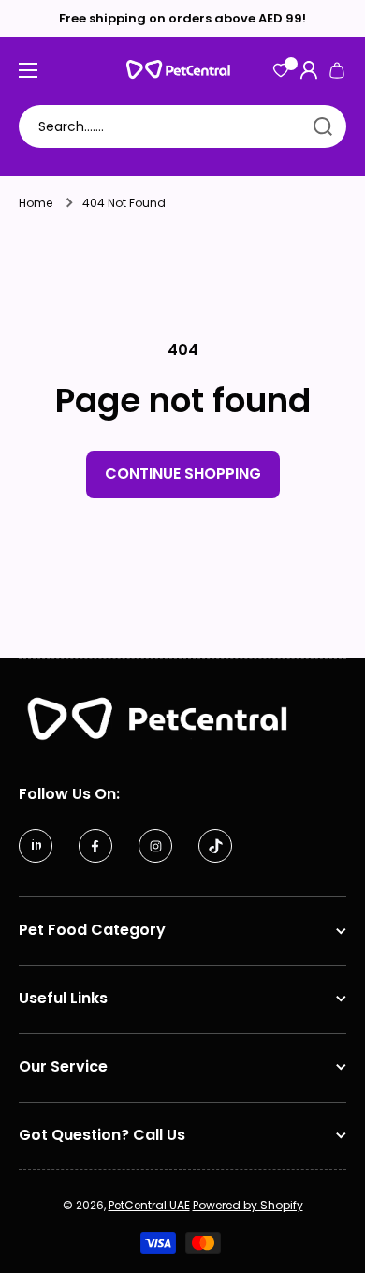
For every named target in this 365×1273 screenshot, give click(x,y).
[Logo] (182, 70)
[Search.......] (322, 126)
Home (35, 203)
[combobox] (182, 126)
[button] (337, 70)
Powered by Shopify (248, 1205)
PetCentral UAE (149, 1205)
